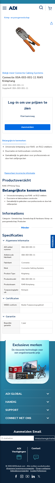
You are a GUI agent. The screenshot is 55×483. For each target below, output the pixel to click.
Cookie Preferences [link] (38, 471)
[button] (53, 241)
